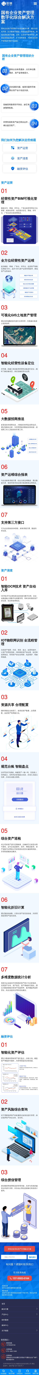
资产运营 (22, 148)
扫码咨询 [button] (19, 1373)
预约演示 (32, 1257)
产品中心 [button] (5, 1314)
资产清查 (22, 158)
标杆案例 (5, 1320)
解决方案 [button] (5, 1309)
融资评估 (22, 168)
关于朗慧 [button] (5, 1330)
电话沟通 (11, 1373)
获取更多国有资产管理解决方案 (19, 1249)
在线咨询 (27, 1373)
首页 (3, 1303)
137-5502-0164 (21, 1278)
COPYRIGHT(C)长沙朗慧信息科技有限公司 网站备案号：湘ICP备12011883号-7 (19, 1365)
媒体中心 (5, 1325)
